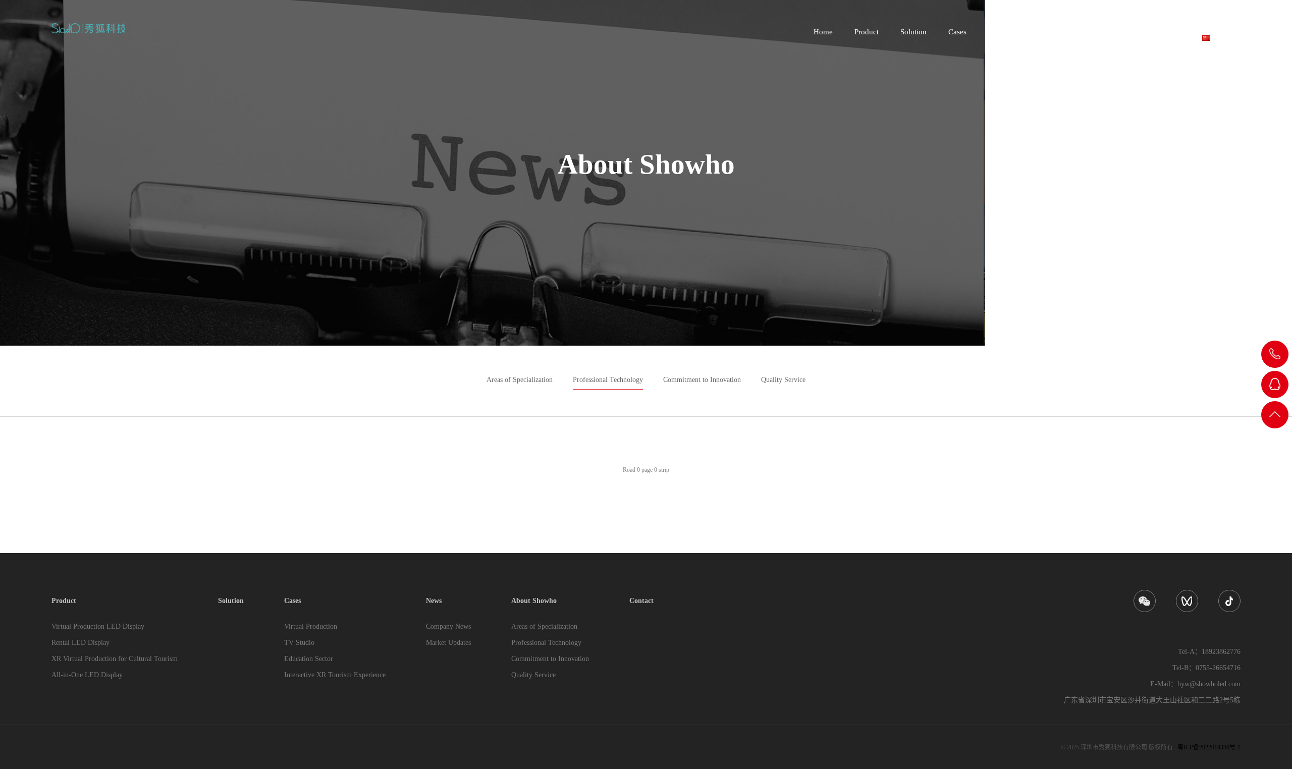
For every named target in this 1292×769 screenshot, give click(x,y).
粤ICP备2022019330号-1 (1209, 747)
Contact (1109, 32)
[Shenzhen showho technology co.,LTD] (88, 27)
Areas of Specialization (520, 379)
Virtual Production (310, 626)
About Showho (1051, 32)
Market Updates (448, 642)
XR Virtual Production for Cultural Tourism (114, 659)
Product (866, 32)
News (997, 32)
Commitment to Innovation (702, 379)
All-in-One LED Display (87, 675)
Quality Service (783, 379)
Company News (448, 626)
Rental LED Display (80, 642)
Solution (913, 32)
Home (823, 32)
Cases (957, 32)
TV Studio (299, 642)
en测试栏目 (1161, 32)
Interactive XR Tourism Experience (335, 675)
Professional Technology (608, 379)
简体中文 (1225, 37)
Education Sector (308, 659)
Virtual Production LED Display (97, 626)
